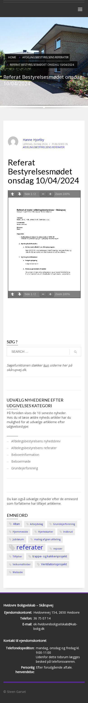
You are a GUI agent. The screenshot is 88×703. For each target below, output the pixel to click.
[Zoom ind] (50, 194)
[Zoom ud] (43, 194)
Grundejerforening (24, 468)
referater (29, 547)
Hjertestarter (45, 531)
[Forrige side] (12, 194)
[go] (75, 352)
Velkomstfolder (21, 564)
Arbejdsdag (36, 524)
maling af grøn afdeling (47, 539)
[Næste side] (19, 194)
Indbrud (68, 531)
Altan (16, 524)
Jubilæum (18, 539)
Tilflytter (17, 556)
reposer (57, 548)
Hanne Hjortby (33, 140)
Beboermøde (21, 461)
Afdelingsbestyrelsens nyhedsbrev (35, 441)
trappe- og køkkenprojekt (49, 556)
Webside (18, 572)
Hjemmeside (20, 531)
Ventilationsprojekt (54, 564)
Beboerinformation (25, 454)
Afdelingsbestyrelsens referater (44, 147)
